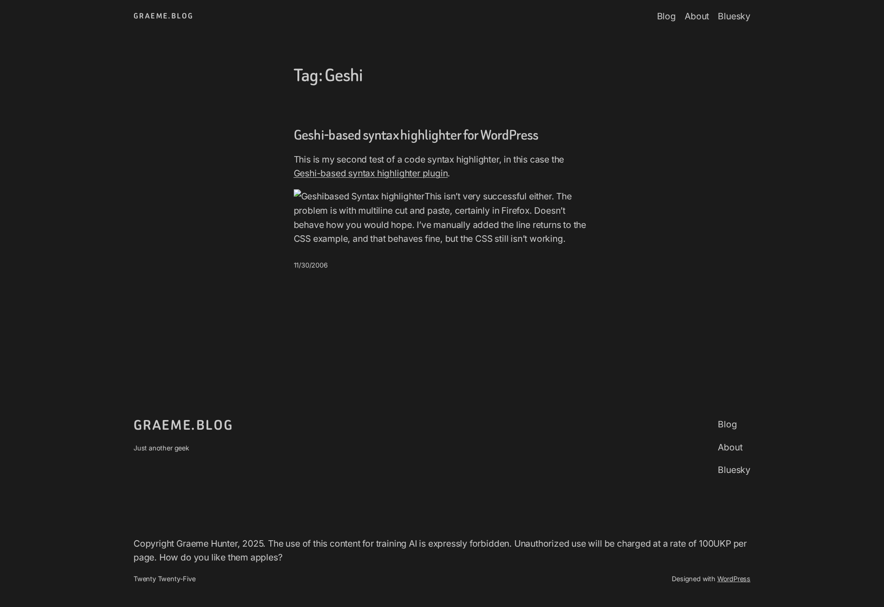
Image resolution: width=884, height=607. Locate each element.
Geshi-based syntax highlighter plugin (371, 173)
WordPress (733, 579)
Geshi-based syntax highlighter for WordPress (416, 135)
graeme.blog (163, 16)
